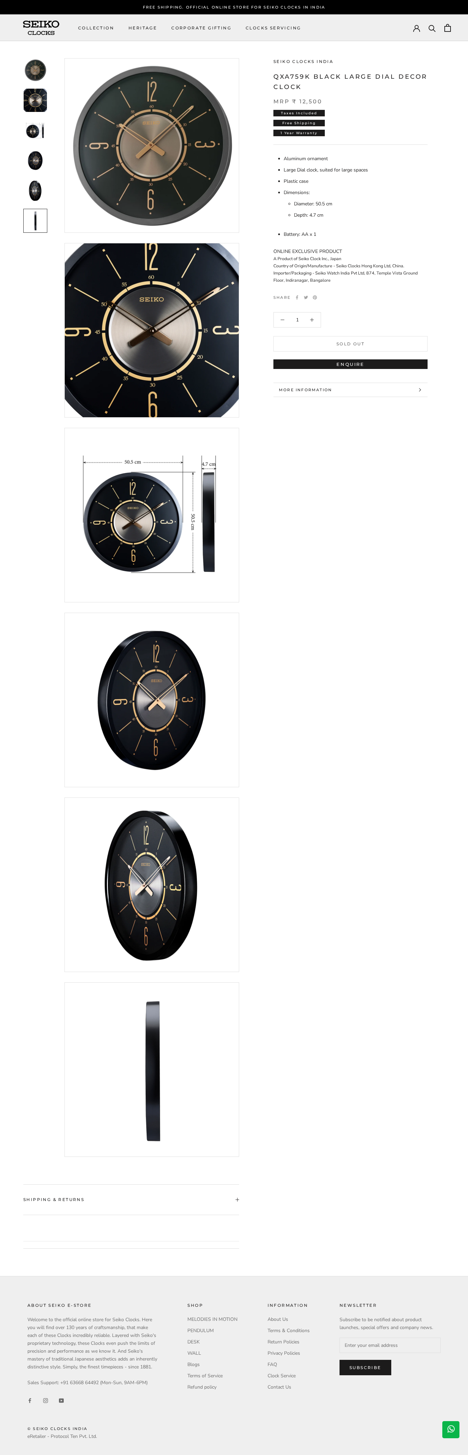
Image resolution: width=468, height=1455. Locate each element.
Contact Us (279, 1387)
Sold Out (350, 343)
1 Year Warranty (299, 133)
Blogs (193, 1364)
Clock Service (282, 1376)
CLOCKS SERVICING (273, 27)
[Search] (432, 27)
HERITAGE (142, 27)
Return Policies (283, 1342)
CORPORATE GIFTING (201, 27)
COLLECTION (96, 27)
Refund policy (202, 1387)
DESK (193, 1342)
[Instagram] (45, 1400)
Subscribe (365, 1367)
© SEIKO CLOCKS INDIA (57, 1428)
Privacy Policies (284, 1353)
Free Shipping (299, 123)
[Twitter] (306, 297)
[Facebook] (297, 297)
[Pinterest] (315, 297)
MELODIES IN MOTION (212, 1319)
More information (305, 389)
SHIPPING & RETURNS (53, 1199)
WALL (194, 1353)
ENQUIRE (350, 364)
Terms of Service (205, 1376)
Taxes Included (299, 113)
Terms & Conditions (289, 1330)
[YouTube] (61, 1400)
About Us (278, 1319)
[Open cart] (447, 28)
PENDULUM (200, 1330)
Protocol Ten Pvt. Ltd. (74, 1436)
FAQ (272, 1364)
